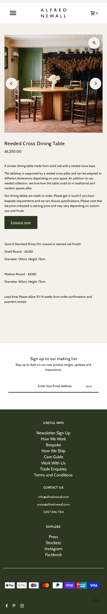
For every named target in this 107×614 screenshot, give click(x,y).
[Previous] (11, 83)
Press (53, 536)
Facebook (53, 554)
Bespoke (53, 444)
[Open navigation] (13, 12)
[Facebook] (6, 606)
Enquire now (21, 222)
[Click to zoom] (94, 43)
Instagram (53, 548)
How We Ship (53, 450)
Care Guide (53, 456)
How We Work (53, 438)
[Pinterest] (13, 606)
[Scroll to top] (96, 600)
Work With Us (53, 463)
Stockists (53, 542)
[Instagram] (21, 606)
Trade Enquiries (53, 469)
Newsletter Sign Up (53, 432)
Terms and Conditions (53, 475)
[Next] (95, 83)
